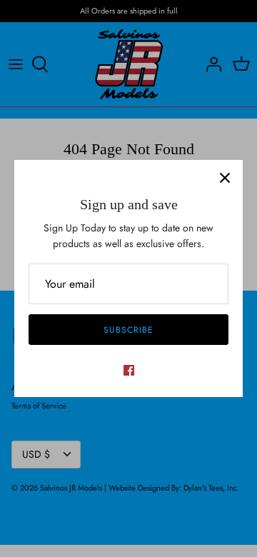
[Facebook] (129, 370)
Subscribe (128, 329)
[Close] (225, 178)
